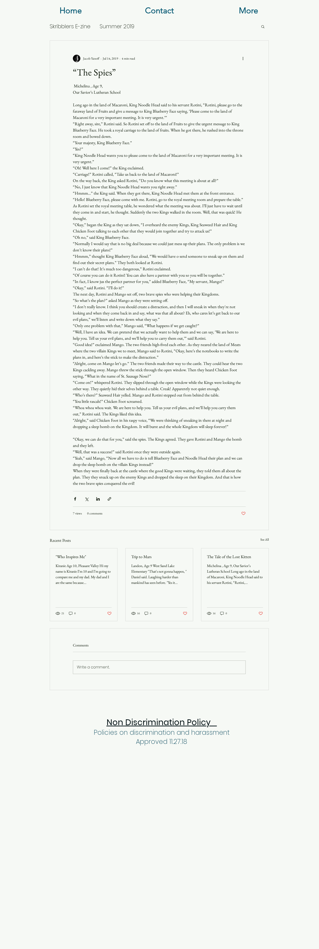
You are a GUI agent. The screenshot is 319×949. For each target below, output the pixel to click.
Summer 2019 (117, 26)
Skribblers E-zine (70, 26)
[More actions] (243, 58)
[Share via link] (109, 499)
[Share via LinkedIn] (98, 499)
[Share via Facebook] (75, 499)
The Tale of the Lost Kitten (229, 556)
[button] (263, 26)
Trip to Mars (141, 556)
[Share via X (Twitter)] (86, 499)
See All (264, 539)
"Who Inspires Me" (71, 556)
